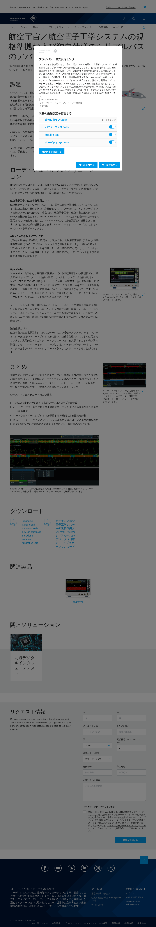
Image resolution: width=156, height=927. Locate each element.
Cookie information (49, 99)
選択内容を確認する (51, 151)
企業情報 (44, 106)
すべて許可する (86, 165)
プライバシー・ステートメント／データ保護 (61, 102)
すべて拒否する (109, 165)
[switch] (112, 127)
